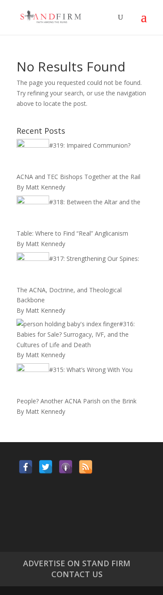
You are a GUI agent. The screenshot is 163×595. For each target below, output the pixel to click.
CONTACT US (77, 574)
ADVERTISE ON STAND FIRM (76, 563)
